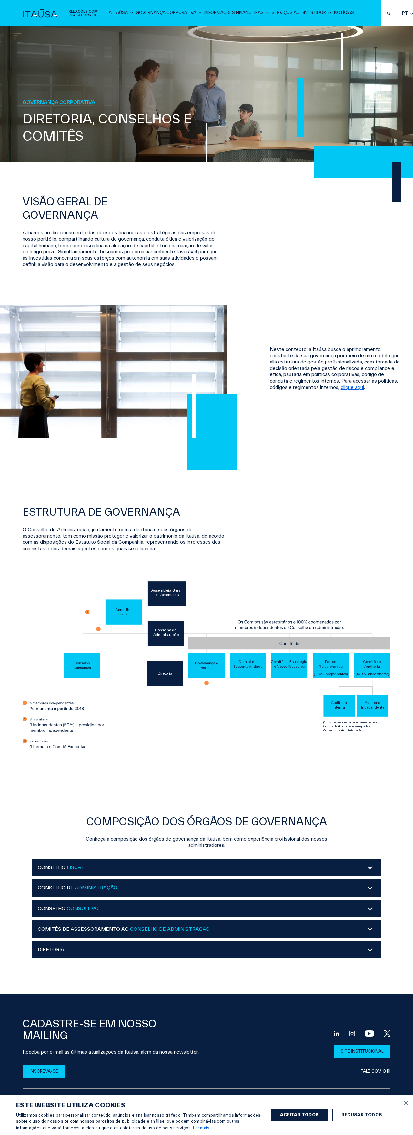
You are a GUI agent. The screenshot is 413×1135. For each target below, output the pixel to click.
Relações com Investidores (83, 13)
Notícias (344, 12)
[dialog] (206, 1115)
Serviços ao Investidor (299, 12)
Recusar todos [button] (361, 1114)
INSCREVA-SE (44, 1071)
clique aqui (352, 387)
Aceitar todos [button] (299, 1114)
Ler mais (201, 1127)
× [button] (405, 1102)
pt (405, 13)
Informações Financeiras (234, 12)
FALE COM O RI (375, 1071)
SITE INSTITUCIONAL (362, 1051)
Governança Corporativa (166, 12)
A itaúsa (118, 12)
